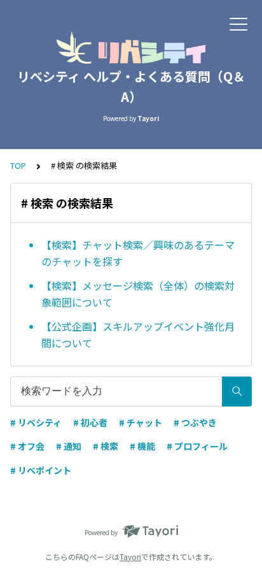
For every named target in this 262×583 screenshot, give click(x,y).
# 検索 (105, 446)
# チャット (140, 422)
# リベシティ (36, 422)
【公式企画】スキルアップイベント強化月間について (138, 334)
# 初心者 (90, 422)
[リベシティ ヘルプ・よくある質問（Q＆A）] (131, 48)
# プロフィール (197, 446)
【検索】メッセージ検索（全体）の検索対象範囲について (138, 294)
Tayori (130, 556)
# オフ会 (27, 446)
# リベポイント (40, 470)
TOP (18, 165)
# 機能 (142, 446)
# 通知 (68, 446)
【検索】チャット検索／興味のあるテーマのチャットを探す (138, 253)
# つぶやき (195, 422)
